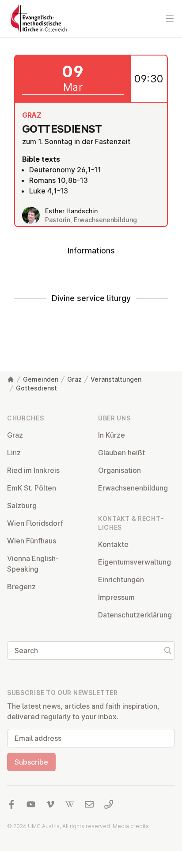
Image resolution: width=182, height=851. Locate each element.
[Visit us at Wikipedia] (69, 804)
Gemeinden (40, 379)
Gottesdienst (36, 388)
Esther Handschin (71, 211)
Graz (74, 379)
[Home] (10, 379)
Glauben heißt (121, 452)
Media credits (131, 826)
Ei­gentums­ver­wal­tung (134, 561)
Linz (14, 452)
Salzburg (22, 505)
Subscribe (31, 762)
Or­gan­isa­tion (119, 470)
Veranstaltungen (116, 379)
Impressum (116, 597)
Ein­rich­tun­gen (121, 579)
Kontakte (113, 544)
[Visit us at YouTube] (31, 804)
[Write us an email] (89, 804)
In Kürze (111, 435)
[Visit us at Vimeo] (50, 804)
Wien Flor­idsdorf (35, 523)
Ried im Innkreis (33, 470)
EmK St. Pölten (31, 487)
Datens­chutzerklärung (135, 614)
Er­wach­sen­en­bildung (133, 487)
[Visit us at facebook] (11, 804)
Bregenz (21, 586)
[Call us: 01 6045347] (108, 804)
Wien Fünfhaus (31, 540)
